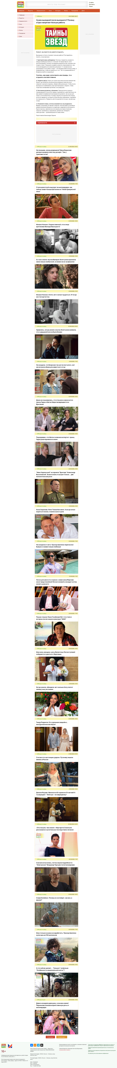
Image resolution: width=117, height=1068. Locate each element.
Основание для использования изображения (98, 1053)
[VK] (31, 1045)
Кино (50, 10)
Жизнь (66, 10)
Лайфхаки (21, 10)
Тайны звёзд (20, 4)
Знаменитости (41, 10)
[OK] (35, 1045)
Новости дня (42, 999)
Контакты (92, 4)
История (57, 10)
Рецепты (30, 10)
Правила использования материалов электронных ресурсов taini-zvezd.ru (102, 1051)
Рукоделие (75, 10)
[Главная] (3, 1046)
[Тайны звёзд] (36, 16)
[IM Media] (10, 1046)
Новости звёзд (42, 146)
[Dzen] (41, 1045)
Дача (83, 10)
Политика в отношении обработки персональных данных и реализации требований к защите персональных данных (101, 1045)
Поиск (91, 6)
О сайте (91, 2)
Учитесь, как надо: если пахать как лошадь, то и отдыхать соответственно (54, 76)
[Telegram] (38, 1045)
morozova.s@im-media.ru (64, 1049)
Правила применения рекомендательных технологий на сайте (101, 1048)
